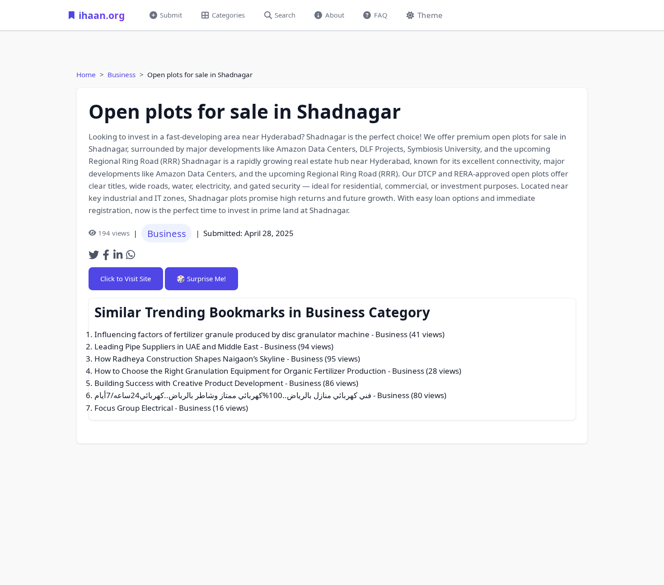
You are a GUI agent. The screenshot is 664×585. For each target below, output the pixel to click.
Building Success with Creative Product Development (188, 383)
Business (122, 74)
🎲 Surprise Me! (201, 278)
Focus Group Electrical (133, 408)
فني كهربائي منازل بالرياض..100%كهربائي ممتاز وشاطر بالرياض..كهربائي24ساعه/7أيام (232, 395)
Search (285, 14)
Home (86, 74)
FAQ (381, 14)
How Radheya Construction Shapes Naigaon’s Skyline (189, 358)
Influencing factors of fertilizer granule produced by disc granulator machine (231, 334)
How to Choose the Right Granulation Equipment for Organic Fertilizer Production (240, 371)
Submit (171, 14)
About (334, 14)
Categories (228, 14)
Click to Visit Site (125, 278)
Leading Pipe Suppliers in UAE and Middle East (176, 346)
